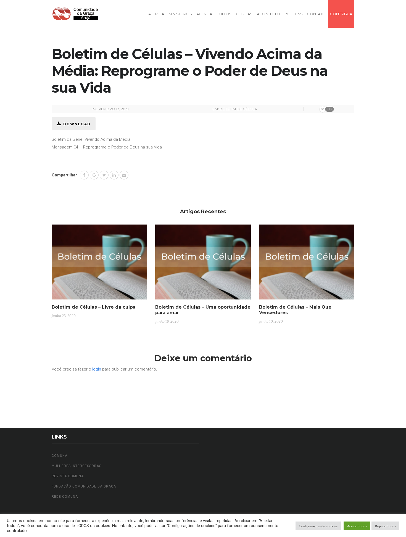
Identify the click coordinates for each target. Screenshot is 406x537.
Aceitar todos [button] (357, 526)
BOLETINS (293, 14)
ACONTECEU (268, 14)
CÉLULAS (244, 14)
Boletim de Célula (238, 109)
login (96, 369)
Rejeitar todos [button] (385, 526)
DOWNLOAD (77, 124)
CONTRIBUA (341, 14)
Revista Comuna (68, 476)
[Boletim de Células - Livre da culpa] (99, 264)
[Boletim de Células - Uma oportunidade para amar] (203, 264)
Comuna (59, 456)
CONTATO (316, 14)
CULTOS (224, 14)
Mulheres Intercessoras (76, 466)
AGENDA (204, 14)
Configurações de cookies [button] (318, 526)
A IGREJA (156, 14)
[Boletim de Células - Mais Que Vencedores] (306, 264)
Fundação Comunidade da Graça (84, 486)
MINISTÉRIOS (180, 14)
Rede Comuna (65, 497)
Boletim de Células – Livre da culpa (94, 307)
